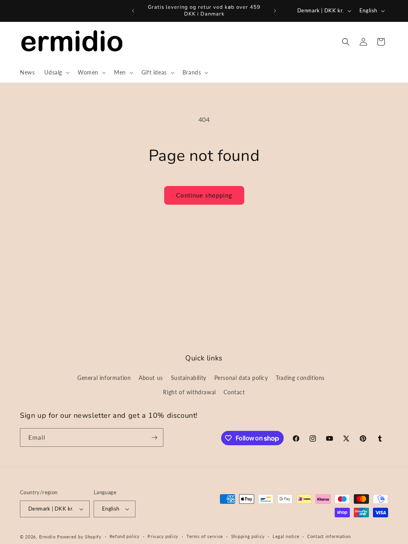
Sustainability (188, 377)
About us (151, 377)
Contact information (329, 536)
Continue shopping (204, 195)
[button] (56, 72)
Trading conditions (300, 377)
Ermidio (47, 536)
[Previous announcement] (133, 10)
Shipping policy (248, 536)
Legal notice (286, 536)
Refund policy (125, 536)
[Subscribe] (154, 437)
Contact (234, 392)
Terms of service (204, 536)
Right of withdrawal (189, 392)
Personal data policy (241, 377)
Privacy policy (162, 536)
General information (104, 377)
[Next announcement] (275, 10)
